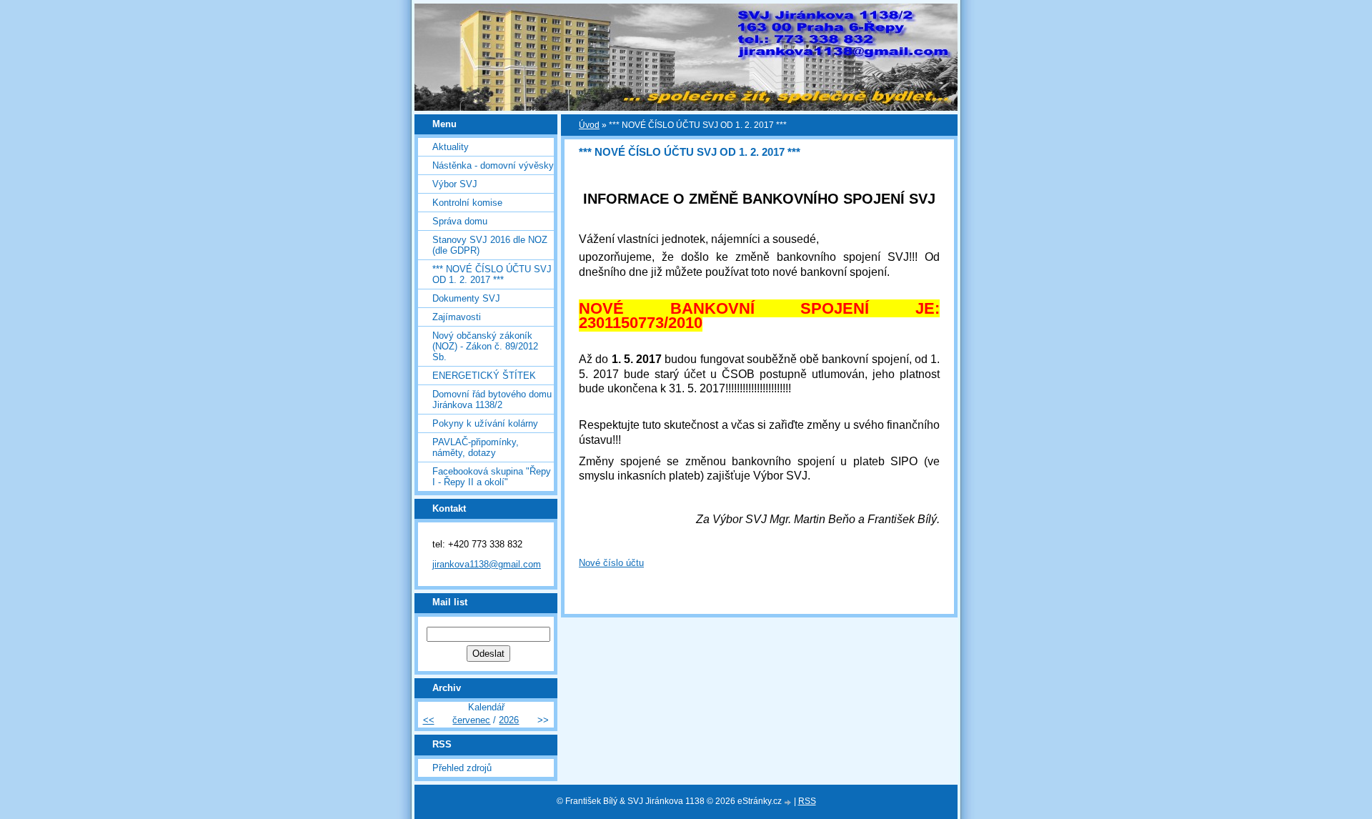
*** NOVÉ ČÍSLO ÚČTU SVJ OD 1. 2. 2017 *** (492, 274)
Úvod (589, 125)
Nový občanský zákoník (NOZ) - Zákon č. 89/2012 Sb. (485, 346)
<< (428, 720)
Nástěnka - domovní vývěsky (493, 165)
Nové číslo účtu (611, 562)
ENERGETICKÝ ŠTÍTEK (484, 375)
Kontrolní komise (467, 202)
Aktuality (450, 147)
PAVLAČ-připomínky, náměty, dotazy (475, 447)
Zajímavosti (456, 317)
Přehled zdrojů (462, 768)
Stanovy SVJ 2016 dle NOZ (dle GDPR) (489, 245)
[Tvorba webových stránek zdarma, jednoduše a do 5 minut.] (789, 802)
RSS (807, 801)
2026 (509, 720)
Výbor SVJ (454, 184)
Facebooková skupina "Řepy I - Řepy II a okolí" (491, 476)
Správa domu (459, 221)
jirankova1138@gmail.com (486, 564)
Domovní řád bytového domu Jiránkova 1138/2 (492, 399)
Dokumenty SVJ (466, 298)
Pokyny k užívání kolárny (485, 423)
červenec (471, 720)
